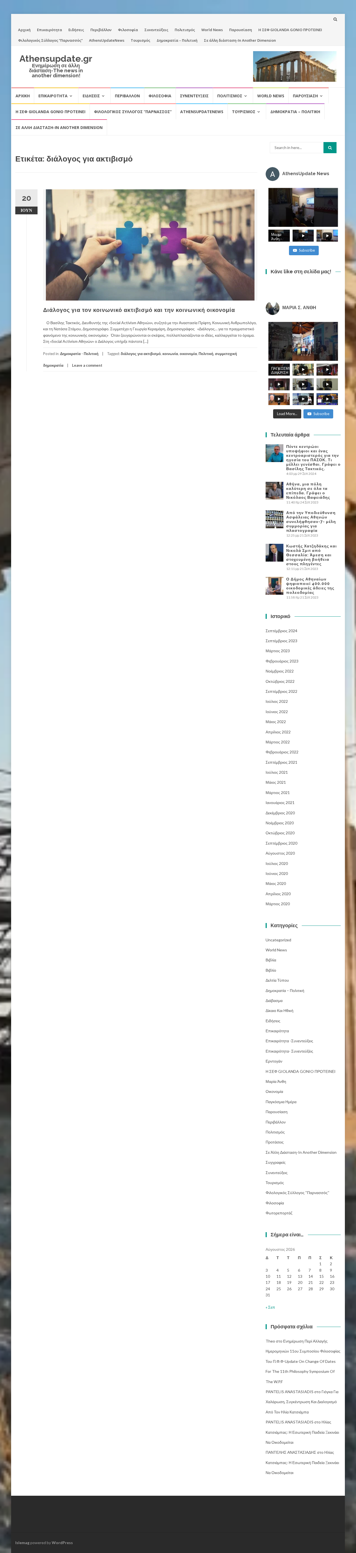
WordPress (62, 1542)
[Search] (330, 147)
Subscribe (307, 250)
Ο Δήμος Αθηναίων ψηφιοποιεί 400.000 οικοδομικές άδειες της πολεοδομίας (310, 586)
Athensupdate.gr (55, 58)
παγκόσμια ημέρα (281, 1101)
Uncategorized (278, 939)
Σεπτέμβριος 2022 (281, 691)
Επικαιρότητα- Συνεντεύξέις (289, 1051)
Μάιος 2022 (276, 721)
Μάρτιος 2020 (278, 903)
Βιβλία (271, 959)
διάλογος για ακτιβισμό (141, 353)
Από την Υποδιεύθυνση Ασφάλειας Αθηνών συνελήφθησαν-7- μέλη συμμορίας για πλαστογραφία (311, 521)
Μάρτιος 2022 (278, 742)
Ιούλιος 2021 (277, 772)
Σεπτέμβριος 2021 (281, 762)
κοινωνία (170, 353)
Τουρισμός (140, 40)
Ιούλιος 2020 (277, 863)
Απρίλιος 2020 (278, 893)
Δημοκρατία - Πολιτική (79, 353)
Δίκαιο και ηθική (279, 1010)
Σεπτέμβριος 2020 (281, 843)
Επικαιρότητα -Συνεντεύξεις (289, 1040)
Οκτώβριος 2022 (280, 681)
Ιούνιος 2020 (277, 873)
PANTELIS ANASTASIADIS (289, 1391)
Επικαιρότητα (49, 29)
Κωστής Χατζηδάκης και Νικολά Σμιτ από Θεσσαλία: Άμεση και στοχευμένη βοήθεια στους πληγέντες (311, 555)
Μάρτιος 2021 (278, 792)
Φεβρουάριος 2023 (282, 661)
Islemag (22, 1542)
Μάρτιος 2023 (278, 650)
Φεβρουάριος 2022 (282, 752)
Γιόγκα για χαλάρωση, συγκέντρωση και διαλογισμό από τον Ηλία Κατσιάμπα (302, 1401)
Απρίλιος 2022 (278, 732)
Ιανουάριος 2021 (280, 802)
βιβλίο (271, 970)
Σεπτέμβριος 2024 (281, 630)
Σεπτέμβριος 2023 (281, 640)
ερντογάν (274, 1061)
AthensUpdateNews (106, 40)
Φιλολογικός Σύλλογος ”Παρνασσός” (50, 40)
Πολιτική (206, 353)
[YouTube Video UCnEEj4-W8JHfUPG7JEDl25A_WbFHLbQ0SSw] (303, 207)
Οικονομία (274, 1091)
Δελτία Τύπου (277, 980)
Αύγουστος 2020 (280, 853)
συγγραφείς (276, 1162)
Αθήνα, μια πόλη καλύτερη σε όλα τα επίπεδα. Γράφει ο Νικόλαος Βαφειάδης (308, 491)
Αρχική (24, 29)
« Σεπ (270, 1307)
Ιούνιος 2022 (277, 711)
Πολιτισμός (185, 29)
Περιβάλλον (101, 29)
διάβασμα (274, 1000)
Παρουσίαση (240, 29)
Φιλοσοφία (128, 29)
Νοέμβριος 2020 (280, 822)
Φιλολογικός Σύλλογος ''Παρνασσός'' (297, 1192)
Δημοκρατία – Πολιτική (177, 40)
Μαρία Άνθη (276, 1081)
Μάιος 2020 (276, 883)
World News (212, 29)
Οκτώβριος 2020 (280, 832)
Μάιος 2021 (276, 782)
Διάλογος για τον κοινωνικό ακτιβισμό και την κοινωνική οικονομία (139, 310)
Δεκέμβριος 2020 (280, 812)
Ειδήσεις (76, 29)
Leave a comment (87, 365)
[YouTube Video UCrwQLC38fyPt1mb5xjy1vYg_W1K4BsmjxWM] (303, 341)
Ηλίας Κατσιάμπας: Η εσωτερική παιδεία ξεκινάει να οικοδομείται (302, 1432)
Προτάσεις (275, 1142)
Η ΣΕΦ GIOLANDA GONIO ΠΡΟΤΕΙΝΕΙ (290, 29)
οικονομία (188, 353)
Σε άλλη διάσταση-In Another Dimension (240, 40)
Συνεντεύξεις (156, 29)
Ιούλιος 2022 (277, 701)
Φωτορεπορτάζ (279, 1212)
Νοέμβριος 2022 (280, 671)
